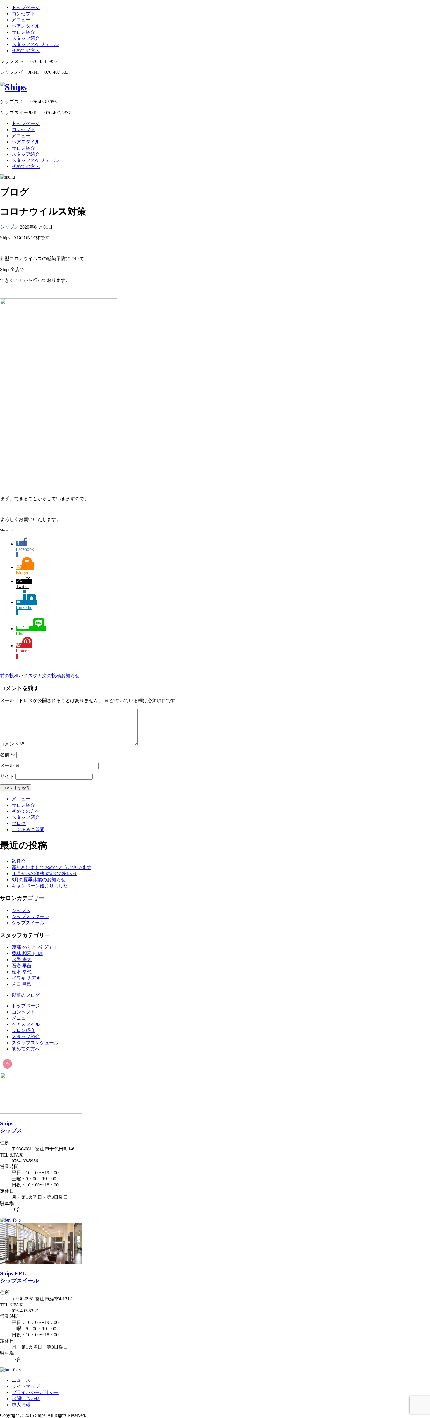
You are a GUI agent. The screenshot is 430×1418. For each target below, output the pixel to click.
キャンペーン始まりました (40, 885)
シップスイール (28, 922)
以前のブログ (26, 994)
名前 (7, 754)
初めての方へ (26, 50)
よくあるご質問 (28, 829)
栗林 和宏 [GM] (27, 953)
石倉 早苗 (22, 965)
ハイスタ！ (21, 675)
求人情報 (21, 1404)
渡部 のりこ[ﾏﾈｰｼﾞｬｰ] (34, 947)
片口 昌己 (22, 984)
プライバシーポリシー (35, 1392)
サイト (7, 776)
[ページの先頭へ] (7, 1069)
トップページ (26, 7)
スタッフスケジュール (35, 44)
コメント (12, 743)
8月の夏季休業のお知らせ (39, 879)
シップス (9, 226)
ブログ (19, 823)
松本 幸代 (22, 971)
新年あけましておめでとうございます (51, 867)
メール (10, 765)
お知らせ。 (63, 675)
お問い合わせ (26, 1398)
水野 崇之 (22, 959)
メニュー (21, 19)
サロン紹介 (23, 32)
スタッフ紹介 (26, 38)
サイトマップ (26, 1386)
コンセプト (23, 13)
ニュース (21, 1380)
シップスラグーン (30, 916)
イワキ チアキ (26, 977)
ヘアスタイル (26, 25)
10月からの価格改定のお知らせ (44, 873)
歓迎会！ (21, 861)
